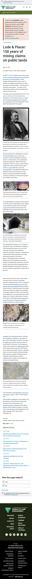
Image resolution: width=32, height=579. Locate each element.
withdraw (19, 346)
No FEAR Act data (8, 561)
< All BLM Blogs (7, 42)
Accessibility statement (9, 554)
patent (17, 163)
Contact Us (10, 521)
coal (16, 250)
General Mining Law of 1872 (13, 156)
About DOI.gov (9, 551)
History (11, 423)
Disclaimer (21, 555)
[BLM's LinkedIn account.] (25, 534)
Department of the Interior (15, 547)
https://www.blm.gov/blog (12, 38)
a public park (8, 342)
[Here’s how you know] (16, 2)
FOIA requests (9, 558)
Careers (11, 518)
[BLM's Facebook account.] (14, 534)
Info (8, 12)
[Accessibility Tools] (26, 7)
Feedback (21, 520)
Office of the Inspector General (8, 564)
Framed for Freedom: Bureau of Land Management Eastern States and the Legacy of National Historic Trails (16, 465)
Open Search (23, 7)
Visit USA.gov (19, 576)
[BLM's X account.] (6, 534)
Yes (6, 482)
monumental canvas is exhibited (11, 405)
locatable (5, 207)
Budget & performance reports (7, 569)
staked (10, 167)
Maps (12, 524)
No (6, 486)
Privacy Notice (4, 490)
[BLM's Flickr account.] (21, 534)
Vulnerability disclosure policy (22, 562)
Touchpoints (14, 494)
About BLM (10, 515)
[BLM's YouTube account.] (10, 534)
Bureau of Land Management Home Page (12, 7)
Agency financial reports (22, 552)
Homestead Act (7, 169)
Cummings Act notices (22, 566)
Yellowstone (14, 336)
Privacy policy (22, 558)
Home (4, 12)
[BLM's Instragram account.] (18, 534)
